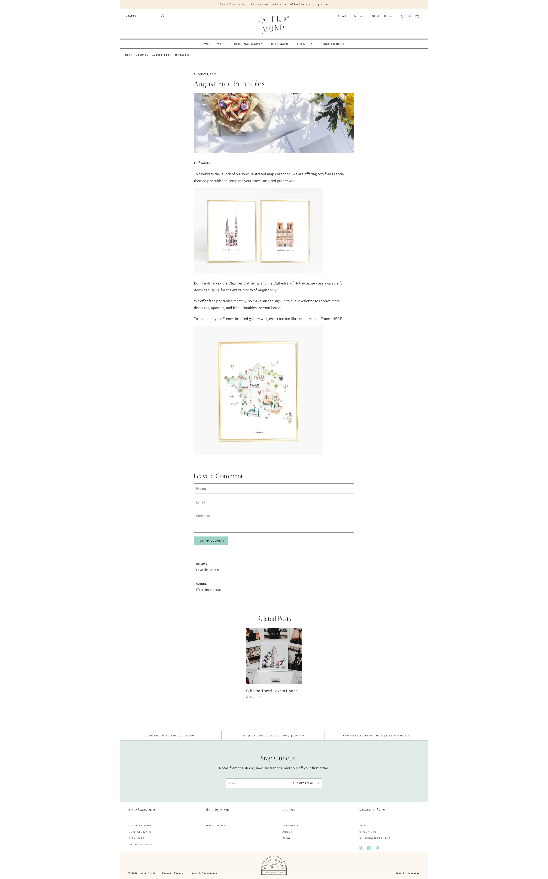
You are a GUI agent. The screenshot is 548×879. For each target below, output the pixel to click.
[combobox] (146, 15)
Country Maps (140, 825)
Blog (286, 838)
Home (128, 54)
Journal (142, 54)
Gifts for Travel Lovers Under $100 (271, 693)
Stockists (367, 831)
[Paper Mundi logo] (274, 24)
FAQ (362, 825)
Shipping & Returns (375, 838)
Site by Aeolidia (408, 873)
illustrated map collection (270, 174)
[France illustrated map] (258, 454)
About (342, 16)
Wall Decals (216, 825)
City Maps (136, 838)
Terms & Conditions (203, 873)
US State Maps (139, 831)
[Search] (162, 16)
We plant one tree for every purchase (274, 735)
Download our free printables (171, 735)
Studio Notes (382, 16)
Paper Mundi (147, 873)
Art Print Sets (140, 844)
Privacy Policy (172, 873)
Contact (359, 16)
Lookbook (290, 825)
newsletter (305, 301)
